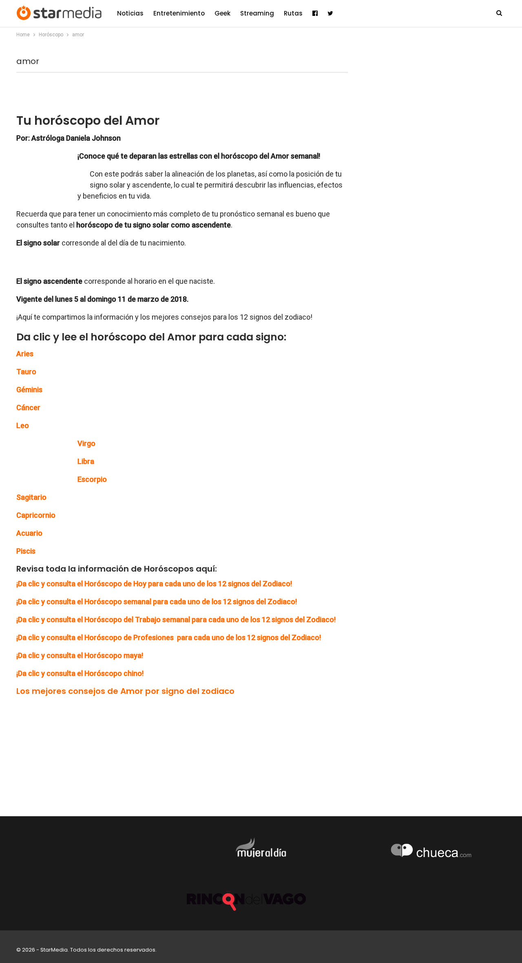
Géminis (29, 389)
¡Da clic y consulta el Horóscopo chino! (80, 673)
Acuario (29, 533)
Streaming (257, 13)
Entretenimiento (179, 13)
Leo (22, 425)
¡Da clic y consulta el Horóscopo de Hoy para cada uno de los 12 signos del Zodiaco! (154, 583)
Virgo (86, 443)
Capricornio (35, 515)
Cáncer (28, 407)
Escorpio (92, 479)
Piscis (25, 551)
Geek (222, 13)
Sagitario (31, 497)
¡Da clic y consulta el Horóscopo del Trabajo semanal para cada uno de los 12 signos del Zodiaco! (176, 619)
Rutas (293, 13)
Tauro (26, 371)
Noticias (130, 13)
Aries (24, 353)
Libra (85, 461)
